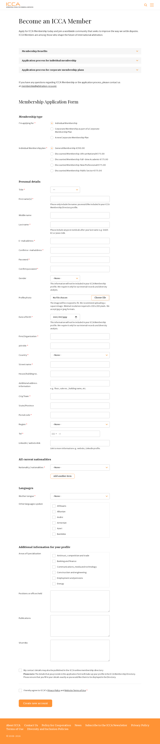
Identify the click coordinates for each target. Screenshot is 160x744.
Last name (24, 224)
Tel (20, 433)
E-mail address (26, 241)
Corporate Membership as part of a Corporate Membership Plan (77, 130)
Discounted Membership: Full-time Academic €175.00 (81, 159)
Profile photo (25, 297)
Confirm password (28, 269)
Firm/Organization (28, 336)
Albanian (61, 511)
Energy (60, 583)
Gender (22, 278)
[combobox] (54, 434)
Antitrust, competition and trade (73, 555)
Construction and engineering (72, 572)
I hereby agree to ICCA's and (54, 690)
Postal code (24, 415)
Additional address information (28, 385)
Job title (22, 345)
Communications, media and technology (77, 566)
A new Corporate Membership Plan (72, 137)
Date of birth (25, 317)
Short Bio (23, 642)
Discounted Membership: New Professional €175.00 (80, 165)
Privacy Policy (54, 690)
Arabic (60, 517)
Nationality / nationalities (31, 467)
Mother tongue (26, 496)
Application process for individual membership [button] (49, 60)
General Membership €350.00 (70, 148)
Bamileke (61, 534)
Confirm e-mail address (30, 250)
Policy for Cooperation (56, 725)
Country (23, 355)
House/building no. (28, 373)
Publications (25, 618)
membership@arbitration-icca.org (39, 86)
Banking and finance (66, 561)
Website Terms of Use (75, 690)
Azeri (59, 528)
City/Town (24, 396)
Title (21, 189)
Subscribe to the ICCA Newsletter (106, 725)
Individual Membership (66, 123)
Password (23, 259)
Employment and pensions (70, 578)
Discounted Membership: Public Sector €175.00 (78, 170)
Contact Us (31, 725)
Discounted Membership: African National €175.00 (80, 153)
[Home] (19, 4)
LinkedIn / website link (29, 443)
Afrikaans (61, 506)
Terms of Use (14, 729)
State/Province (26, 405)
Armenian (62, 522)
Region (22, 424)
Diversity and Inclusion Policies (47, 729)
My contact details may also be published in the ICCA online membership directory (63, 670)
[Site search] (145, 4)
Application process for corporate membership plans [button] (53, 70)
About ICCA (13, 725)
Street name (25, 364)
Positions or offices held (30, 593)
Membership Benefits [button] (34, 51)
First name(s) (25, 199)
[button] (151, 4)
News (78, 725)
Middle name (25, 215)
